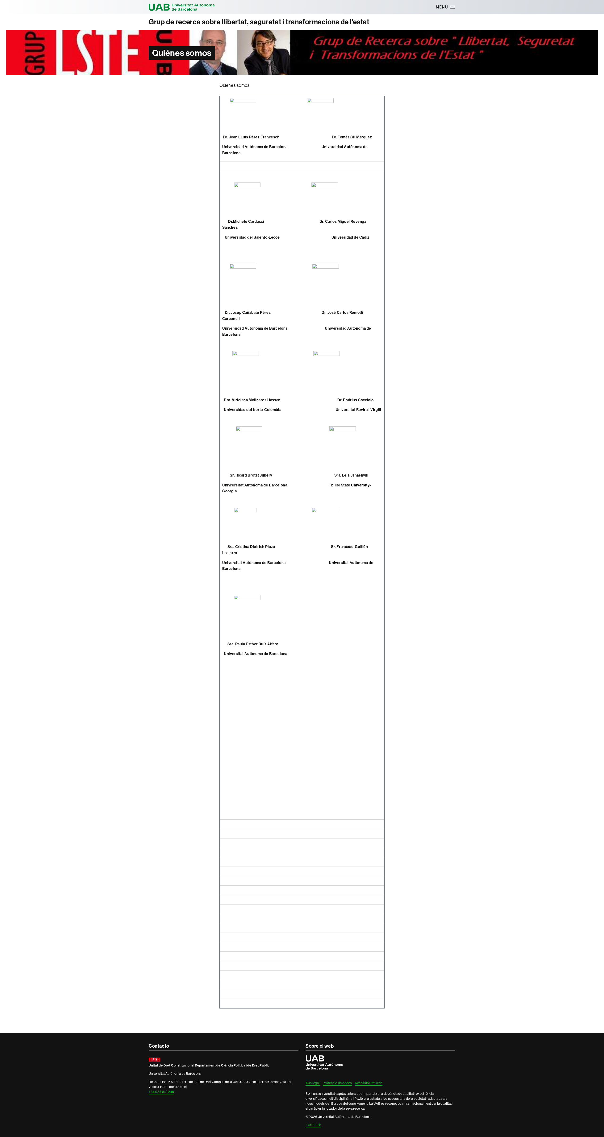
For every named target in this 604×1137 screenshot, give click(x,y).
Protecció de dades (337, 1083)
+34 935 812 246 (161, 1092)
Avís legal (313, 1083)
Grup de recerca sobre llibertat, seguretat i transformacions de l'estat (259, 22)
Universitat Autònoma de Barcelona (182, 7)
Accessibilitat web (368, 1083)
